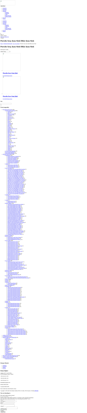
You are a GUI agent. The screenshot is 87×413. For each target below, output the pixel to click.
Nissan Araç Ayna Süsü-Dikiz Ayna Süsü (15, 181)
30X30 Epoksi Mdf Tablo (12, 309)
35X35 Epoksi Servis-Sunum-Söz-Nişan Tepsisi (17, 332)
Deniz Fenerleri (8, 342)
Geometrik (10, 123)
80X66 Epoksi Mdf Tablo (12, 322)
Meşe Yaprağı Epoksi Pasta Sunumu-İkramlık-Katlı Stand (18, 277)
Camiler (6, 341)
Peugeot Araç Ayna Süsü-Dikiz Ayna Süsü (15, 185)
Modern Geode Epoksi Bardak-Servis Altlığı (16, 222)
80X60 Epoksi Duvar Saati (13, 258)
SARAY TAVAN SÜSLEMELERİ (9, 356)
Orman (9, 134)
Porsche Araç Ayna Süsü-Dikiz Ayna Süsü (15, 186)
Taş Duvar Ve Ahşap (11, 138)
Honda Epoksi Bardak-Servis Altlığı (14, 217)
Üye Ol (4, 17)
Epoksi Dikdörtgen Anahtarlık (13, 156)
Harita (9, 125)
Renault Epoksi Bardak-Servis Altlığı (14, 227)
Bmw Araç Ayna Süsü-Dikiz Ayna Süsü (15, 171)
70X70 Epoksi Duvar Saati (13, 257)
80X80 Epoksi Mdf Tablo (12, 323)
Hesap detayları (8, 15)
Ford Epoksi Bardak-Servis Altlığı (14, 212)
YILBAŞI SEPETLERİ (7, 357)
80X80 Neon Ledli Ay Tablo (13, 324)
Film (8, 122)
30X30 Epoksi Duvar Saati (13, 243)
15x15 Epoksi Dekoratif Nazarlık (14, 289)
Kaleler (6, 347)
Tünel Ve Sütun (10, 142)
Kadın (9, 129)
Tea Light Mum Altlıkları (10, 326)
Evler (6, 344)
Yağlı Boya (10, 146)
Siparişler (7, 12)
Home (1, 43)
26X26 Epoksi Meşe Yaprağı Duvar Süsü (15, 267)
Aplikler (6, 163)
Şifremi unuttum (8, 16)
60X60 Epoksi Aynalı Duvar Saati (14, 254)
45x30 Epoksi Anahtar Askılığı (13, 196)
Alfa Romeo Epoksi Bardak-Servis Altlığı (15, 204)
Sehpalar (6, 302)
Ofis (8, 133)
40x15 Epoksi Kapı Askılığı (13, 195)
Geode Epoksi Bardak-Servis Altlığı (14, 214)
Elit (8, 120)
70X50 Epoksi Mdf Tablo (12, 319)
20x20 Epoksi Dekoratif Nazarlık (14, 290)
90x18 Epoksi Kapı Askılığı (13, 199)
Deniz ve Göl (10, 118)
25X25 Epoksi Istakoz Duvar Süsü (14, 262)
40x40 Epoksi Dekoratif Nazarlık (14, 293)
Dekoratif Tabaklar (8, 235)
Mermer (9, 130)
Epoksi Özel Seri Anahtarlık (13, 161)
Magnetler (7, 282)
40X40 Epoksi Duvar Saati (13, 246)
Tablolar (6, 307)
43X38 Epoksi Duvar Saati (13, 247)
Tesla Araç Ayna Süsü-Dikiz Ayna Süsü (15, 190)
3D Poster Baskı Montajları (10, 151)
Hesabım (4, 11)
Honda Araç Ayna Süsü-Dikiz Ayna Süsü (15, 177)
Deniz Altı (9, 117)
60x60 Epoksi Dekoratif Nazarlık (14, 295)
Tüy (8, 143)
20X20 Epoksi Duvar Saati (13, 241)
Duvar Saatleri (8, 240)
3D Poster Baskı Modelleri (10, 110)
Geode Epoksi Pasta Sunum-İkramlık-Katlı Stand (17, 276)
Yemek (9, 148)
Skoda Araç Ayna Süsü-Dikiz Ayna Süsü (15, 189)
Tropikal (9, 141)
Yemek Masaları (8, 354)
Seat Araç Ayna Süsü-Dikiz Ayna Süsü (15, 188)
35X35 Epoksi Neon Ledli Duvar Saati (15, 245)
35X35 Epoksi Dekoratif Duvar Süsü (14, 269)
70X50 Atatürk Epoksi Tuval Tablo (14, 317)
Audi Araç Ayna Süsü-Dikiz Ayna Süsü (15, 170)
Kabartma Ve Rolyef (11, 128)
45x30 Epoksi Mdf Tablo (12, 311)
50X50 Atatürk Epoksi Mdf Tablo (14, 312)
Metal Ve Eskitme (11, 131)
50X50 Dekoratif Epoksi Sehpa (13, 306)
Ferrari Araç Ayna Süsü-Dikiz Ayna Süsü (15, 174)
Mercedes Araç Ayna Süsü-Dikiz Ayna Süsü (16, 180)
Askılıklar (7, 194)
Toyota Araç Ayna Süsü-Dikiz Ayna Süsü (15, 191)
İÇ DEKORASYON (7, 336)
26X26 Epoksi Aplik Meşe (13, 164)
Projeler (6, 350)
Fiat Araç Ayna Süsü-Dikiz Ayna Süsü (15, 175)
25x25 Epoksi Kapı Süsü (12, 272)
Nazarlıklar (7, 286)
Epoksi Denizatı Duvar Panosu (13, 238)
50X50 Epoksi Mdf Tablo (12, 314)
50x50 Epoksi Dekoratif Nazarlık (14, 294)
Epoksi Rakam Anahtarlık (12, 162)
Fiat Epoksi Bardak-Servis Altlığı (14, 211)
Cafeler (6, 340)
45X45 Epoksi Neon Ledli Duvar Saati (15, 251)
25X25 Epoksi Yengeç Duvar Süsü (14, 266)
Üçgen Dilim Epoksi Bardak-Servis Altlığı (15, 230)
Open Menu (3, 6)
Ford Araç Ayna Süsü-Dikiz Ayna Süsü (15, 176)
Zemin (9, 150)
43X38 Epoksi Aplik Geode (13, 167)
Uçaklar (6, 352)
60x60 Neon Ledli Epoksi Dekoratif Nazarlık (16, 296)
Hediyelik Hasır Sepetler (9, 358)
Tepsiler (6, 327)
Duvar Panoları (8, 236)
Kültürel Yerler (8, 348)
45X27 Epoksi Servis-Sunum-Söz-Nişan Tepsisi (17, 334)
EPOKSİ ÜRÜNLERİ (7, 43)
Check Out (7, 36)
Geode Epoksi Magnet (12, 283)
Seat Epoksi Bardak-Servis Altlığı (14, 228)
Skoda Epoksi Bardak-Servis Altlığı (14, 229)
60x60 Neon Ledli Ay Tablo (13, 315)
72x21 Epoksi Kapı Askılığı (13, 197)
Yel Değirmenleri (8, 353)
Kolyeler (6, 279)
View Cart (2, 36)
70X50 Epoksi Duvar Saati (13, 256)
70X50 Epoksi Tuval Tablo (13, 320)
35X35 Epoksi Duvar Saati (13, 244)
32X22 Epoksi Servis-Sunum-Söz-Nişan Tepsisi (17, 331)
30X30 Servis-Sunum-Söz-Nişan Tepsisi (15, 328)
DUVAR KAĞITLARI (7, 109)
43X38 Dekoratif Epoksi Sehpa (13, 304)
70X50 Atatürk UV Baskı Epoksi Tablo (15, 318)
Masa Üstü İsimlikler (9, 285)
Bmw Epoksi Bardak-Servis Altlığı (14, 206)
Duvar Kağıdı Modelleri (9, 152)
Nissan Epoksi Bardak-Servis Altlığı (14, 223)
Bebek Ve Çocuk (11, 113)
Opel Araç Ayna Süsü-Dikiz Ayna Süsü (15, 183)
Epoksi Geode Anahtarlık (12, 157)
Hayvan (9, 126)
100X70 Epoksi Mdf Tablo (13, 308)
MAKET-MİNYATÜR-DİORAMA (9, 337)
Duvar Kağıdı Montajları (9, 153)
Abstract (9, 111)
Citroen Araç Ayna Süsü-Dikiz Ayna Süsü (15, 172)
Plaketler (6, 301)
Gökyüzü (9, 124)
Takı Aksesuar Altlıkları (9, 325)
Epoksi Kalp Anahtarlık (12, 159)
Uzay (9, 144)
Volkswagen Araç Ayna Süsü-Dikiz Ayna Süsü (16, 192)
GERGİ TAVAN (6, 335)
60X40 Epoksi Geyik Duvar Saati (14, 253)
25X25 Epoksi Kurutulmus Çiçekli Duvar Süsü (16, 265)
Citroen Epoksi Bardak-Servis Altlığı (14, 208)
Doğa (9, 119)
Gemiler (6, 345)
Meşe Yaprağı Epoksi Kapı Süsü (14, 274)
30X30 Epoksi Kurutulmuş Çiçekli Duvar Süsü (16, 268)
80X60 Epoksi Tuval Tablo (13, 321)
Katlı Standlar (7, 275)
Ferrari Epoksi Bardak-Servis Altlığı (14, 210)
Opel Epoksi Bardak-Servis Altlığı (14, 224)
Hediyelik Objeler (8, 270)
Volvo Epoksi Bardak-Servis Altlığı (14, 233)
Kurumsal (5, 9)
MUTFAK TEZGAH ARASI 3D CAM (10, 355)
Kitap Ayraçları (8, 278)
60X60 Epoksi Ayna (11, 201)
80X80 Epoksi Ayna (11, 202)
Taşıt (8, 139)
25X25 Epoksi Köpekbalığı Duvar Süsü (15, 263)
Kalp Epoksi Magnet (11, 284)
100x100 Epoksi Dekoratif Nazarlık (14, 287)
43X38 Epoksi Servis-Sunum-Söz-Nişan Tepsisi (17, 333)
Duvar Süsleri (7, 260)
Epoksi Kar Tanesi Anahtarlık (13, 160)
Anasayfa (4, 8)
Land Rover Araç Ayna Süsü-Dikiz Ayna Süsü (16, 179)
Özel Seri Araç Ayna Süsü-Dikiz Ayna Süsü (16, 184)
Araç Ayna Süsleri (16, 43)
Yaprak (9, 147)
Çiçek (9, 115)
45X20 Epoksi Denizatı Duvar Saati (14, 249)
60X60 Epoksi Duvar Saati (13, 255)
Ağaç (9, 112)
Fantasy (9, 121)
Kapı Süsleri (7, 271)
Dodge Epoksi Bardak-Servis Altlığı (14, 209)
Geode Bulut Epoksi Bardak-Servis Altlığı (15, 213)
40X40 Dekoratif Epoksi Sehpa (13, 303)
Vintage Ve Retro (11, 145)
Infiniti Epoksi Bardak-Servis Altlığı (14, 218)
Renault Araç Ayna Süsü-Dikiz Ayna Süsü (15, 187)
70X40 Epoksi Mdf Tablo (12, 316)
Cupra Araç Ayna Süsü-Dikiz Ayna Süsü (15, 173)
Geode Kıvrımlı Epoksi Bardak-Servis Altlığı (16, 216)
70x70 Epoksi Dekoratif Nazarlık (14, 298)
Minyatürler (7, 349)
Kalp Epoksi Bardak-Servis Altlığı (14, 219)
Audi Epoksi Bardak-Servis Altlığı (14, 205)
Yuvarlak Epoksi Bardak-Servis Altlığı (15, 234)
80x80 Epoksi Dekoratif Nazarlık (14, 299)
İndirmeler (7, 13)
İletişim (4, 18)
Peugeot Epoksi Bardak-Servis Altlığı (15, 225)
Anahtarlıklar (7, 155)
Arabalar (6, 338)
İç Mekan (9, 127)
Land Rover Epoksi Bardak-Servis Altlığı (15, 220)
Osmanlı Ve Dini (11, 135)
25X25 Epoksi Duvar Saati (13, 242)
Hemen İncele (9, 75)
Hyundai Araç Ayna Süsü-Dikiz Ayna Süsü (16, 178)
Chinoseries (10, 114)
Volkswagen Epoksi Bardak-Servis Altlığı (15, 232)
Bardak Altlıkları (8, 203)
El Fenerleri (7, 343)
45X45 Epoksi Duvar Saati (13, 250)
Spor (8, 137)
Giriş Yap (4, 10)
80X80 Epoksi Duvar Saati (13, 259)
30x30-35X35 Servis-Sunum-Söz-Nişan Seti (16, 329)
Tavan (9, 140)
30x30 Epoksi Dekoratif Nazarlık (14, 292)
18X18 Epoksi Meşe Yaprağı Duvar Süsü (15, 261)
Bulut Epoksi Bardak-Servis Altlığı (14, 207)
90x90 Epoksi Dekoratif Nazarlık (14, 300)
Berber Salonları (8, 339)
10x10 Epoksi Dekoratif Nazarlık (14, 288)
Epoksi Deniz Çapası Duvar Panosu (14, 237)
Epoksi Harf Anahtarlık (12, 158)
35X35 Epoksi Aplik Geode (13, 166)
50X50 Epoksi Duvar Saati (13, 252)
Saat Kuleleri (7, 351)
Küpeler (6, 281)
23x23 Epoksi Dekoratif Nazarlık (14, 291)
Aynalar (6, 200)
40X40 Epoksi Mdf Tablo (12, 310)
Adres (6, 14)
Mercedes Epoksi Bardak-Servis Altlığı (15, 221)
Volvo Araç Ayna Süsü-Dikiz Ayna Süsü (15, 193)
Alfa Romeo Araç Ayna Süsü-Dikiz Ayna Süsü (16, 169)
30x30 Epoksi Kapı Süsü (12, 273)
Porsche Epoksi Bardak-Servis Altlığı (14, 226)
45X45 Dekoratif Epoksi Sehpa (13, 305)
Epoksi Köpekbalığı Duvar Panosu (14, 239)
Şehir (9, 136)
